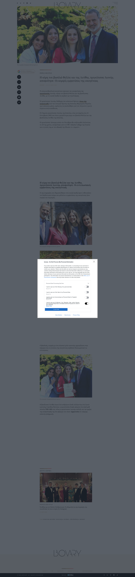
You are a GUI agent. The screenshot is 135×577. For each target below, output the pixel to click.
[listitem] (67, 283)
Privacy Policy (76, 315)
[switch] (87, 287)
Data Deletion (58, 315)
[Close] (94, 262)
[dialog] (67, 288)
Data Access (67, 315)
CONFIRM (56, 309)
